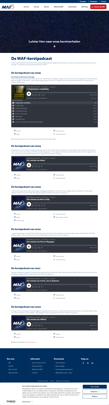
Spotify (18, 131)
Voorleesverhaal (60, 134)
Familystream (60, 131)
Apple (18, 134)
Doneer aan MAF (99, 7)
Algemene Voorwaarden (62, 381)
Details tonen (26, 401)
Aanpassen (94, 391)
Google (58, 334)
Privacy (52, 381)
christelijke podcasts (30, 342)
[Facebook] (83, 363)
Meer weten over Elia (62, 217)
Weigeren (95, 396)
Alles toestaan (95, 386)
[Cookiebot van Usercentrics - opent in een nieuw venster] (11, 401)
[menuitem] (83, 1)
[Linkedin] (92, 363)
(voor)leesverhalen (36, 65)
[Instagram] (88, 363)
